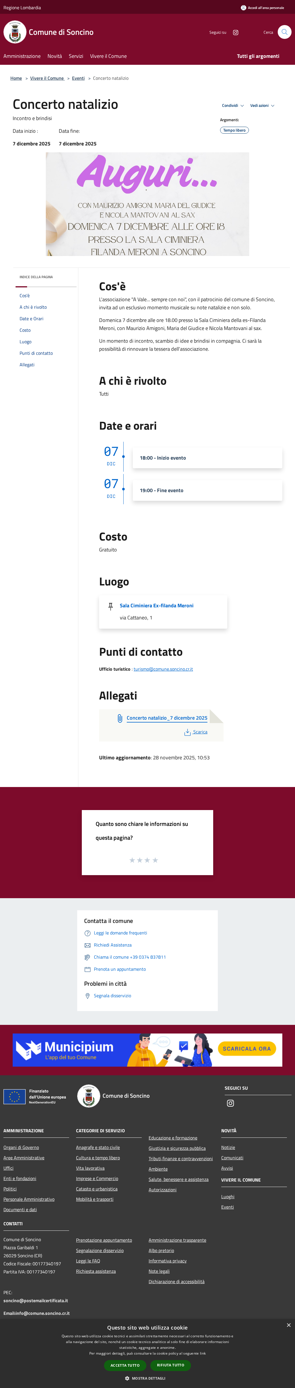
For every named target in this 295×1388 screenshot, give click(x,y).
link (203, 1353)
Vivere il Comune (47, 78)
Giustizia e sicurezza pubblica (177, 1148)
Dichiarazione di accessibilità (177, 1281)
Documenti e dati (20, 1209)
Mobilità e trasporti (95, 1199)
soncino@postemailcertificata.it (35, 1300)
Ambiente (158, 1168)
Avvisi (227, 1168)
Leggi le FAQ (88, 1260)
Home (16, 78)
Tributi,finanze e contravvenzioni (181, 1158)
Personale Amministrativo (28, 1199)
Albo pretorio (161, 1250)
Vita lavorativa (90, 1168)
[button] (147, 1378)
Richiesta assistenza (96, 1271)
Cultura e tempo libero (98, 1157)
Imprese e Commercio (97, 1178)
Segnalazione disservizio (100, 1250)
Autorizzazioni (163, 1189)
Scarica (200, 731)
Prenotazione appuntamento (104, 1240)
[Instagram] (233, 32)
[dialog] (147, 1353)
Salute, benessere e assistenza (179, 1179)
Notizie (228, 1147)
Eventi (78, 78)
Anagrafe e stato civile (98, 1147)
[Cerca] (285, 32)
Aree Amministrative (23, 1157)
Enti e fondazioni (19, 1178)
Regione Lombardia (22, 7)
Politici (10, 1188)
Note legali (159, 1271)
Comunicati (232, 1157)
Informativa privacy (168, 1260)
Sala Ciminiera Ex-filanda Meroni (157, 605)
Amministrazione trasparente (177, 1240)
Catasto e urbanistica (97, 1188)
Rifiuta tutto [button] (170, 1365)
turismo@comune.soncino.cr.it (163, 668)
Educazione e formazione (173, 1137)
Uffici (8, 1168)
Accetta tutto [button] (125, 1365)
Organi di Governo (21, 1147)
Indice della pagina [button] (36, 277)
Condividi (230, 105)
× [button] (288, 1325)
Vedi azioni (259, 105)
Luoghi (228, 1196)
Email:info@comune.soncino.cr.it (36, 1313)
